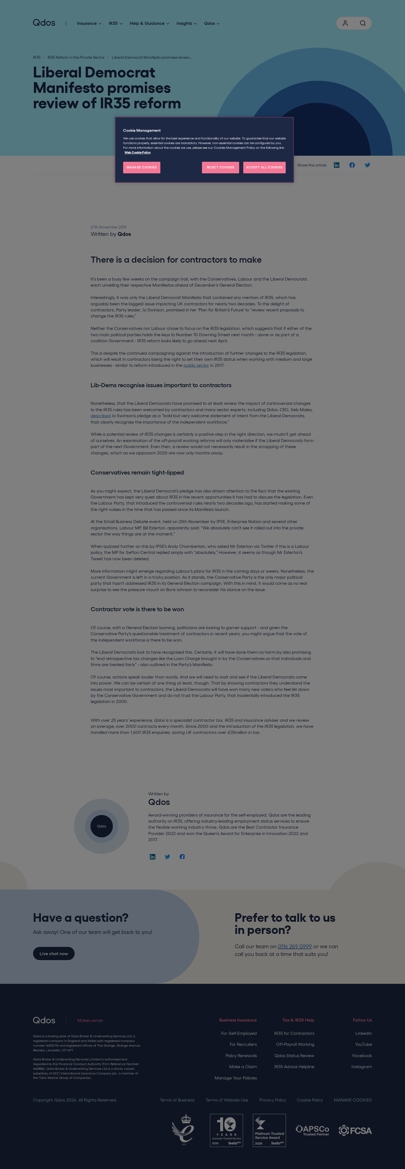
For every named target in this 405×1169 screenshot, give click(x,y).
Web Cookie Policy (138, 152)
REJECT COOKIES (220, 167)
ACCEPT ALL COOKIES (264, 167)
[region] (204, 150)
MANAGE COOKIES (142, 167)
